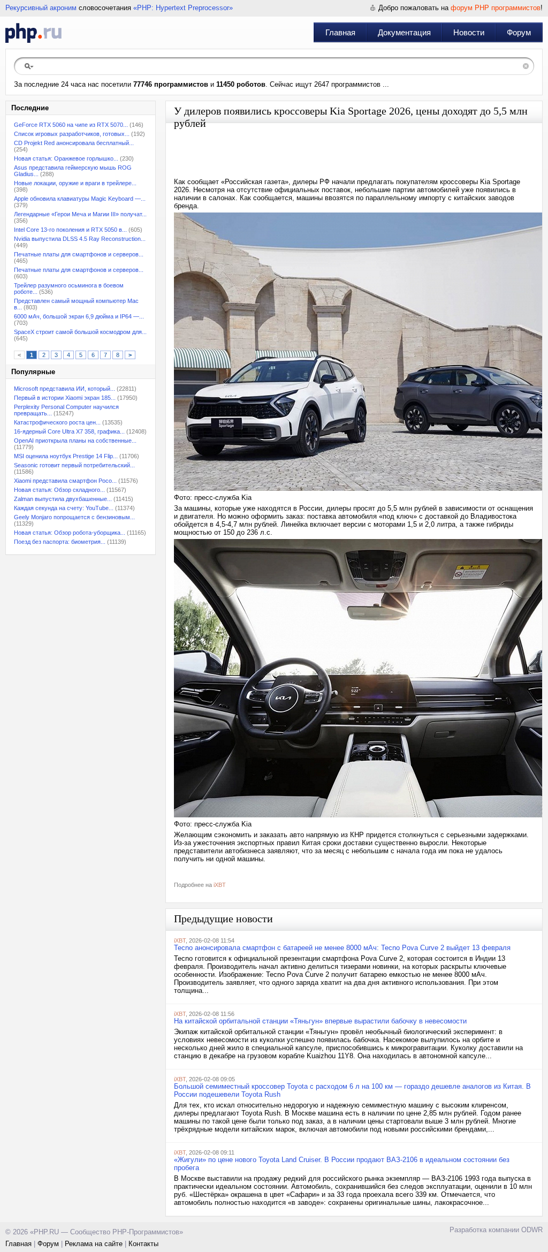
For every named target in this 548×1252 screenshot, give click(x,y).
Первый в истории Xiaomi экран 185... (65, 397)
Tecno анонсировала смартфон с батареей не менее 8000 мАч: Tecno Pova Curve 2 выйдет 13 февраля (342, 948)
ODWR (532, 1230)
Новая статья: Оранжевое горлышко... (66, 158)
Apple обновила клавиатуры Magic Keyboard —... (80, 198)
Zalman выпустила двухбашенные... (63, 499)
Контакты (143, 1244)
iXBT (220, 885)
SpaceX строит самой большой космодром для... (80, 332)
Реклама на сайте (94, 1244)
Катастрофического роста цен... (57, 422)
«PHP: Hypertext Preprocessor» (183, 8)
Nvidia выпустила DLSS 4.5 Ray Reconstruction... (80, 239)
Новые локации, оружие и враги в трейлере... (75, 183)
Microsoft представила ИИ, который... (64, 388)
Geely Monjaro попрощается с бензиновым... (74, 517)
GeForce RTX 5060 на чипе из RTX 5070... (71, 125)
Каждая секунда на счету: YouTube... (63, 508)
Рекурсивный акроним (41, 8)
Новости (468, 32)
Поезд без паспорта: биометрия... (59, 541)
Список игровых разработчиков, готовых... (72, 134)
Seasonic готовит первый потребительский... (74, 465)
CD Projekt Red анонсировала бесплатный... (74, 143)
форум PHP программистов (496, 8)
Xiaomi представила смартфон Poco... (65, 480)
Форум (519, 32)
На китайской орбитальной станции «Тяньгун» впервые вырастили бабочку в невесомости (320, 1021)
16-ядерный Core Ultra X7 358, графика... (69, 431)
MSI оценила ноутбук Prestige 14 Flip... (66, 456)
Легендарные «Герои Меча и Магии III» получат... (80, 214)
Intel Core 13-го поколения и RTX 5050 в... (70, 229)
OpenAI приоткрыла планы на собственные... (75, 440)
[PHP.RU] (33, 33)
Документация (404, 32)
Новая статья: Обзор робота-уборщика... (69, 532)
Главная (340, 32)
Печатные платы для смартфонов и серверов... (78, 254)
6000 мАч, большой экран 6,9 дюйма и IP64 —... (79, 316)
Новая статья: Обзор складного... (59, 490)
